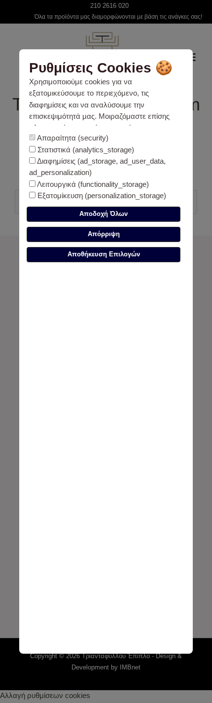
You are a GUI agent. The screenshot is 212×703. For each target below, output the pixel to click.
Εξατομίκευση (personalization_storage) (100, 196)
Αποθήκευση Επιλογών (104, 254)
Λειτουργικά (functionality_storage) (92, 184)
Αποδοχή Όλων (103, 213)
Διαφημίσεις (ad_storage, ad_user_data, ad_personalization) (97, 166)
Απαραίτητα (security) (71, 138)
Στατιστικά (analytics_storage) (84, 150)
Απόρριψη (104, 234)
